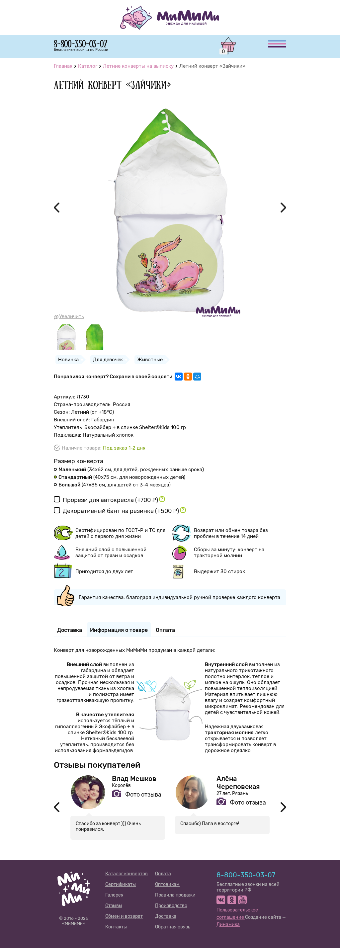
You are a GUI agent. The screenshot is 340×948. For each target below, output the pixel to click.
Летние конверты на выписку (138, 66)
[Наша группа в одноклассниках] (231, 900)
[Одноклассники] (188, 377)
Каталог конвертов (126, 874)
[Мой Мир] (197, 377)
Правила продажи (175, 895)
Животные (150, 360)
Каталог (87, 66)
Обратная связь (172, 927)
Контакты (116, 927)
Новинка (68, 360)
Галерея (114, 895)
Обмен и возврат (124, 916)
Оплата (163, 874)
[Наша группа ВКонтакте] (220, 900)
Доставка (165, 916)
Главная (63, 66)
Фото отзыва (143, 794)
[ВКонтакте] (179, 377)
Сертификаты (120, 884)
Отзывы (113, 905)
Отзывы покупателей (97, 765)
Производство (171, 905)
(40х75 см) (121, 477)
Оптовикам (167, 884)
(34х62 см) (131, 470)
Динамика (228, 924)
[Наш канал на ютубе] (242, 900)
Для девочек (108, 360)
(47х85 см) (114, 485)
